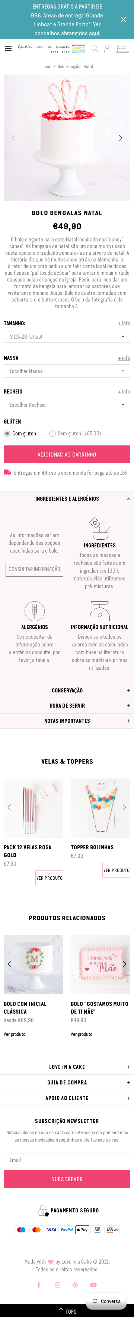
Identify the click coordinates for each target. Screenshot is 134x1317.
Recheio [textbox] (13, 391)
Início (46, 66)
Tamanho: (14, 323)
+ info (124, 323)
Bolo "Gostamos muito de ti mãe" (99, 1007)
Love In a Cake (51, 49)
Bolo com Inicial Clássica (25, 1007)
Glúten (12, 421)
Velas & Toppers (67, 761)
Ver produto (49, 878)
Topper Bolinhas (92, 847)
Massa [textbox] (11, 357)
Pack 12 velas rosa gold (27, 851)
